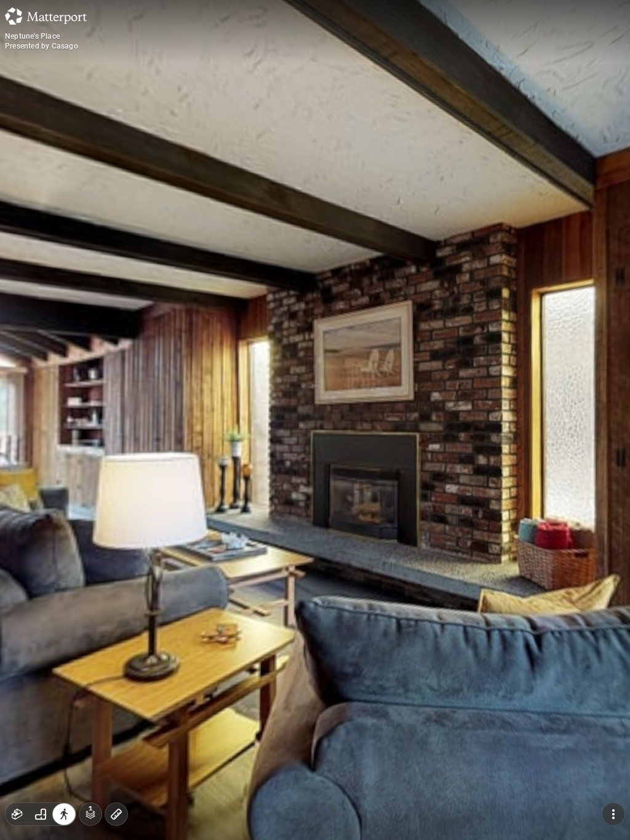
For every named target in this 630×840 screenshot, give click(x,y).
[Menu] (613, 814)
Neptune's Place (32, 36)
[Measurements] (116, 814)
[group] (40, 814)
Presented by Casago (41, 46)
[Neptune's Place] (315, 420)
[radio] (17, 814)
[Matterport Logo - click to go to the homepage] (45, 16)
